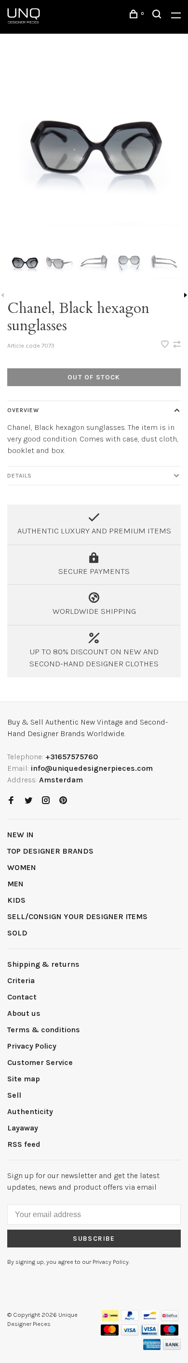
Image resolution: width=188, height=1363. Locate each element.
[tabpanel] (94, 145)
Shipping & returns (43, 964)
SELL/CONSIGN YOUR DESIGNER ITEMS (77, 916)
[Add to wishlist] (166, 345)
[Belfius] (169, 1318)
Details (19, 475)
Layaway (22, 1127)
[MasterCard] (110, 1332)
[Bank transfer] (172, 1347)
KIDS (16, 900)
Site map (23, 1078)
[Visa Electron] (149, 1332)
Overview (23, 410)
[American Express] (152, 1347)
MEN (15, 883)
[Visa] (130, 1332)
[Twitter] (28, 800)
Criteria (21, 980)
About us (23, 1013)
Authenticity (30, 1111)
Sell (14, 1095)
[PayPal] (130, 1318)
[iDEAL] (110, 1318)
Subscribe (94, 1238)
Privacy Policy (31, 1046)
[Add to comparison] (177, 345)
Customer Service (40, 1062)
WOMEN (21, 867)
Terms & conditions (43, 1029)
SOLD (17, 932)
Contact (22, 996)
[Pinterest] (63, 800)
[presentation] (24, 262)
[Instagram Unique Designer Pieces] (46, 800)
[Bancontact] (150, 1318)
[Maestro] (169, 1332)
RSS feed (23, 1144)
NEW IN (20, 834)
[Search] (158, 16)
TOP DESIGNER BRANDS (50, 851)
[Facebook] (11, 800)
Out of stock (94, 377)
